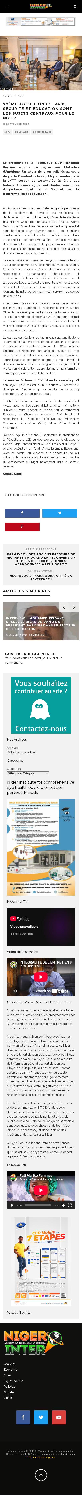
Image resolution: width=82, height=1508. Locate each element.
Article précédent (41, 549)
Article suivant (41, 571)
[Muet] (63, 1205)
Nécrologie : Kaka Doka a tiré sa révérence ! (41, 577)
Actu (8, 132)
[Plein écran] (70, 1205)
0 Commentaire (42, 132)
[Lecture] (12, 1205)
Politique (9, 1386)
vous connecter (31, 658)
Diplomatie (22, 132)
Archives (12, 747)
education (30, 495)
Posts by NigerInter (19, 1312)
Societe (9, 1392)
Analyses (10, 1364)
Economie (10, 1369)
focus (7, 1375)
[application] (41, 1190)
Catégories (14, 768)
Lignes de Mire (13, 1381)
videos (8, 1397)
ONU (43, 495)
